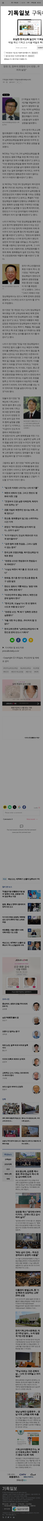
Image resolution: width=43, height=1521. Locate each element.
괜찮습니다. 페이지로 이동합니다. (15, 59)
